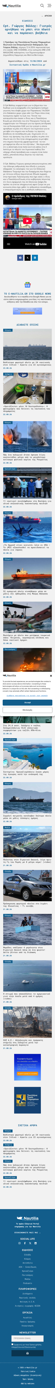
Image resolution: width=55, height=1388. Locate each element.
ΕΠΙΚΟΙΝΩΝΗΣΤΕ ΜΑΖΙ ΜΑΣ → (27, 1232)
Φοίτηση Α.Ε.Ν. (27, 1301)
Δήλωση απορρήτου (21, 1375)
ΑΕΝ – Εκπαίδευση (27, 1267)
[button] (51, 675)
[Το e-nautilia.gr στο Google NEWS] (27, 285)
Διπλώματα (27, 1293)
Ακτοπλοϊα (27, 1262)
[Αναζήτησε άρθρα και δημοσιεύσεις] (42, 5)
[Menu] (50, 6)
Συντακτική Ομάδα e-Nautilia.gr (27, 64)
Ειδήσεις (27, 20)
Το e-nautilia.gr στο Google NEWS (27, 293)
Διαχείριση (35, 1375)
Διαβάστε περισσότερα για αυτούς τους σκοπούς (27, 695)
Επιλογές (27, 710)
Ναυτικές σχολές (27, 1297)
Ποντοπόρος (27, 1275)
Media (27, 1279)
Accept (27, 702)
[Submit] (27, 1353)
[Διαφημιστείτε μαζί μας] (27, 311)
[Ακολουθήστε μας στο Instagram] (19, 1243)
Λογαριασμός (27, 1325)
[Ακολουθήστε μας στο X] (30, 1243)
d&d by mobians (27, 1383)
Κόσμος (27, 1258)
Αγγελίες (27, 1317)
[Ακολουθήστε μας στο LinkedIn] (35, 1243)
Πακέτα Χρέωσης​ (27, 1321)
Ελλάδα (27, 1254)
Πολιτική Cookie (27, 1371)
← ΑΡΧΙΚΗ (46, 15)
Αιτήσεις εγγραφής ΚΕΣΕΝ (27, 1305)
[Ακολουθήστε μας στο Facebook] (25, 1243)
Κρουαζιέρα (27, 1271)
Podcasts (27, 1283)
